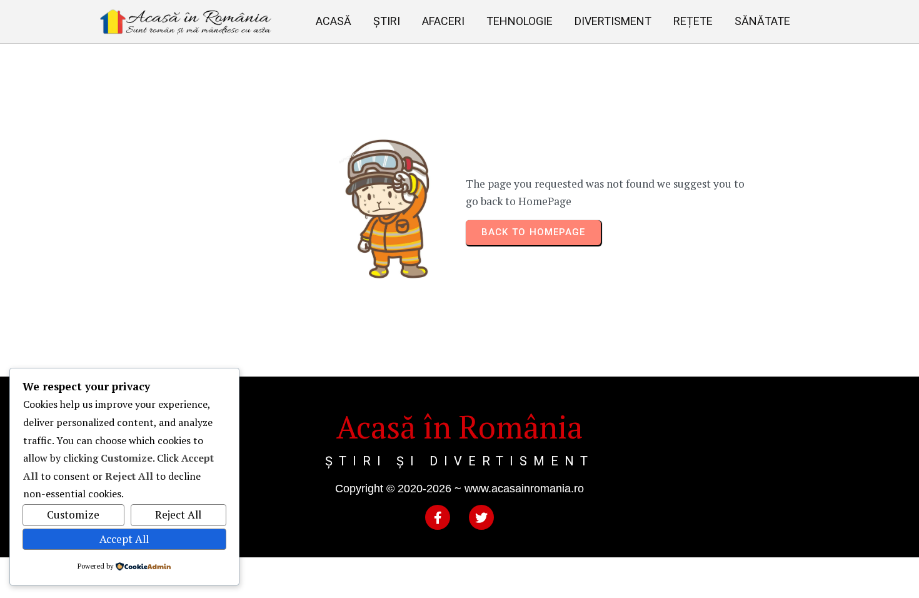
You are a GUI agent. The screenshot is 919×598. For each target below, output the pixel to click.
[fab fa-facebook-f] (437, 517)
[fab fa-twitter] (481, 517)
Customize (73, 514)
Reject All (178, 514)
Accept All (124, 539)
